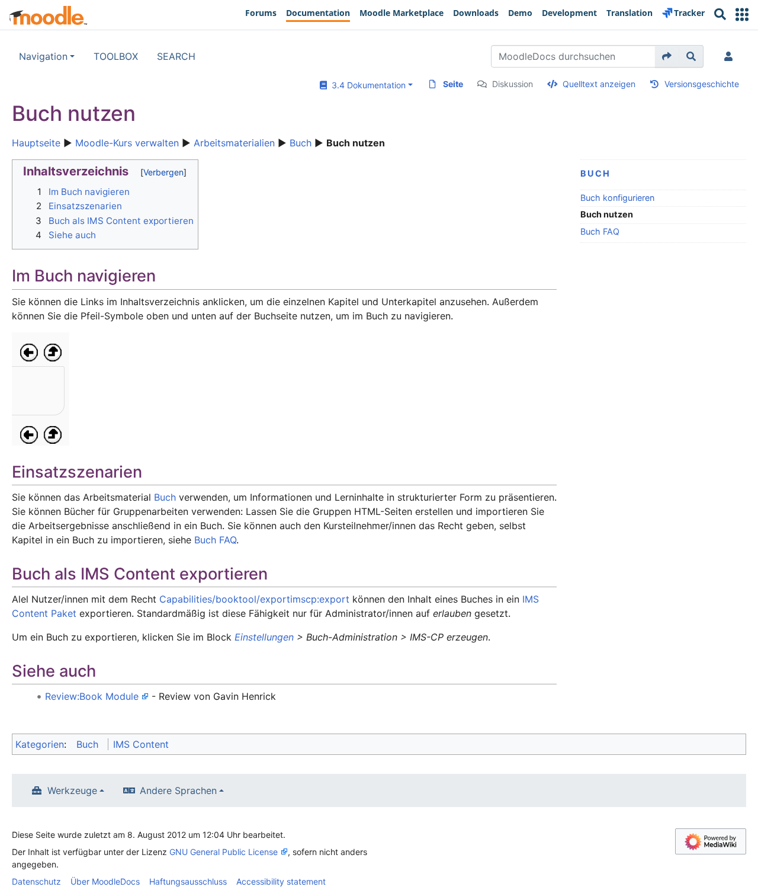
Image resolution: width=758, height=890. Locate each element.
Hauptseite (36, 143)
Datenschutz (36, 881)
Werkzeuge (72, 790)
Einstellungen (264, 637)
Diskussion (512, 84)
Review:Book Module (92, 696)
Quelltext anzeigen (599, 84)
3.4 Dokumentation (366, 85)
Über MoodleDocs (105, 881)
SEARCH (176, 56)
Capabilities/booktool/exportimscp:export (254, 599)
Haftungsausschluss (188, 881)
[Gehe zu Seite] (667, 56)
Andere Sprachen (178, 790)
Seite (453, 84)
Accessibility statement (281, 881)
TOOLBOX (116, 56)
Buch (300, 143)
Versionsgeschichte (701, 84)
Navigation (43, 56)
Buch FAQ (599, 231)
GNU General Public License (223, 852)
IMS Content (141, 744)
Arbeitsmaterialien (234, 143)
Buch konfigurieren (617, 198)
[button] (742, 14)
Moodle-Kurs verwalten (127, 143)
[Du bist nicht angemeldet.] (730, 56)
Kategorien (39, 744)
